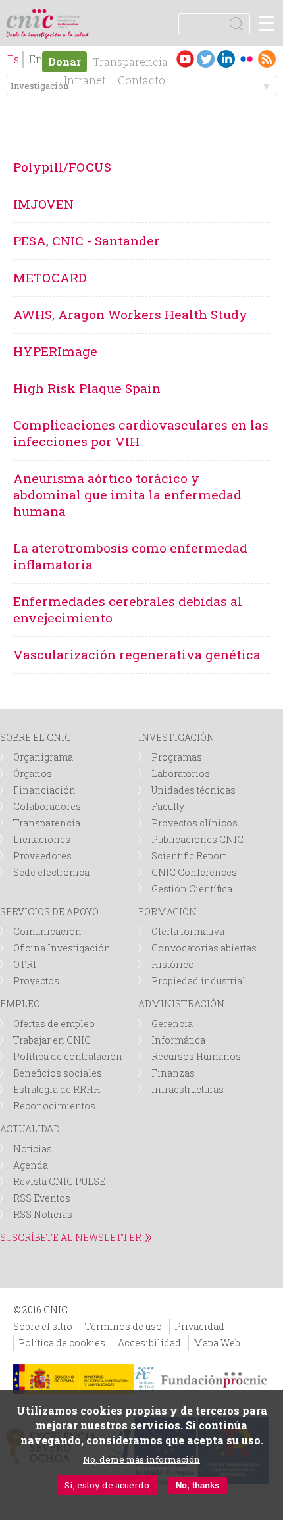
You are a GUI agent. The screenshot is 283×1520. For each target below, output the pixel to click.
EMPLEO (20, 1004)
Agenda (30, 1165)
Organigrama (43, 757)
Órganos (32, 773)
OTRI (24, 964)
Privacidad (199, 1326)
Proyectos (36, 981)
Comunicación (47, 931)
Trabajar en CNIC (52, 1040)
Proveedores (42, 855)
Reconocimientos (54, 1106)
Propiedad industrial (198, 981)
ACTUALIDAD (30, 1129)
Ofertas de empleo (54, 1023)
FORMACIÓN (167, 911)
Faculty (167, 806)
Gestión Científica (191, 888)
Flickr (246, 59)
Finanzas (173, 1073)
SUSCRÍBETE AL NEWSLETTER (71, 1237)
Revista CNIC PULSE (59, 1181)
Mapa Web (216, 1342)
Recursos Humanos (196, 1056)
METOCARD (49, 277)
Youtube (185, 59)
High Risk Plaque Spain (87, 388)
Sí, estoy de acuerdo (106, 1485)
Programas (176, 757)
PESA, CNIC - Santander (86, 240)
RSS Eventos (41, 1198)
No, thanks (197, 1485)
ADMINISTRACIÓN (181, 1004)
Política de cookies (61, 1342)
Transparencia (130, 61)
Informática (178, 1040)
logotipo (68, 16)
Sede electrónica (51, 872)
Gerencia (172, 1023)
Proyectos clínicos (194, 823)
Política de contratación (67, 1056)
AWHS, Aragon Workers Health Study (130, 314)
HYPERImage (55, 351)
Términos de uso (123, 1326)
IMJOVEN (43, 203)
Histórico (172, 964)
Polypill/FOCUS (62, 167)
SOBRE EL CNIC (35, 737)
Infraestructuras (187, 1089)
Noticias (32, 1148)
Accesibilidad (149, 1342)
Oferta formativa (187, 931)
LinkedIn (226, 59)
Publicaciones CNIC (197, 839)
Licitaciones (41, 839)
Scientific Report (188, 855)
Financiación (44, 790)
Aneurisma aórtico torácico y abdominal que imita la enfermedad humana (127, 494)
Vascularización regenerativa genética (137, 654)
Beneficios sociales (57, 1073)
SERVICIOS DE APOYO (49, 911)
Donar (64, 61)
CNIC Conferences (194, 872)
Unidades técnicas (193, 790)
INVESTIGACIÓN (176, 737)
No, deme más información (141, 1459)
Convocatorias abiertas (204, 948)
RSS (267, 59)
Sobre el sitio (42, 1326)
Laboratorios (180, 773)
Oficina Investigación (62, 948)
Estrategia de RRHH (57, 1089)
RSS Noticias (42, 1214)
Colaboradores (47, 806)
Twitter (206, 59)
